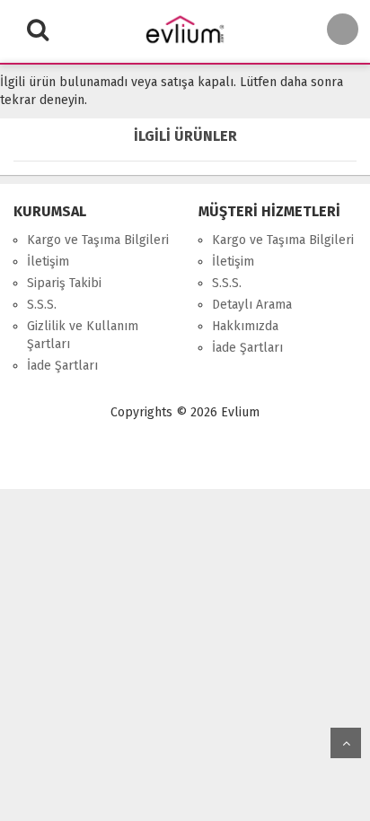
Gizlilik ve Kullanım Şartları (82, 335)
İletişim (48, 261)
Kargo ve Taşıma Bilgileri (98, 240)
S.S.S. (42, 304)
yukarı (345, 743)
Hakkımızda (245, 326)
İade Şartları (62, 365)
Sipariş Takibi (64, 283)
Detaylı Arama (252, 304)
